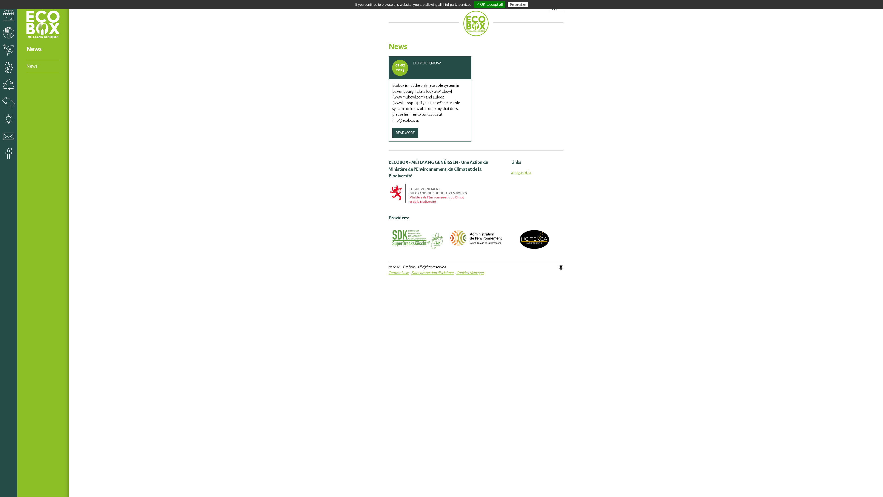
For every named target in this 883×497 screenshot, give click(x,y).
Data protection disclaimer (432, 273)
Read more (405, 133)
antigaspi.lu (521, 173)
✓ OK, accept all (489, 4)
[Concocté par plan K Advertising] (561, 267)
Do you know (427, 63)
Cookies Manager (470, 273)
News (31, 66)
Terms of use (399, 273)
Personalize (518, 4)
